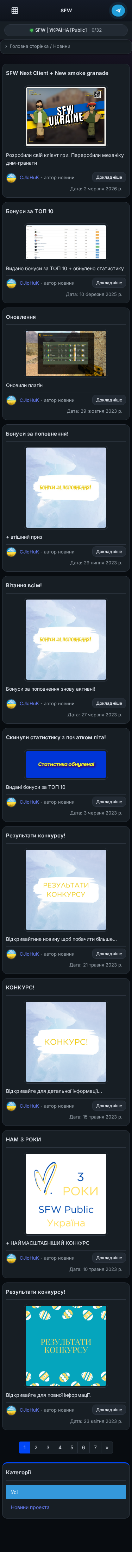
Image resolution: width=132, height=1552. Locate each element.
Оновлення (21, 316)
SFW (67, 10)
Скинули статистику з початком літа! (56, 737)
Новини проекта (30, 1507)
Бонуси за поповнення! (37, 433)
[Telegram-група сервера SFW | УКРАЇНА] (118, 11)
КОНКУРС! (20, 987)
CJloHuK (29, 177)
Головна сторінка (29, 46)
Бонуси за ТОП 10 (30, 211)
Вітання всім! (24, 585)
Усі (14, 1492)
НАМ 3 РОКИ (23, 1139)
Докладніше (109, 177)
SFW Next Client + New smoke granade (57, 73)
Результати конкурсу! (35, 835)
